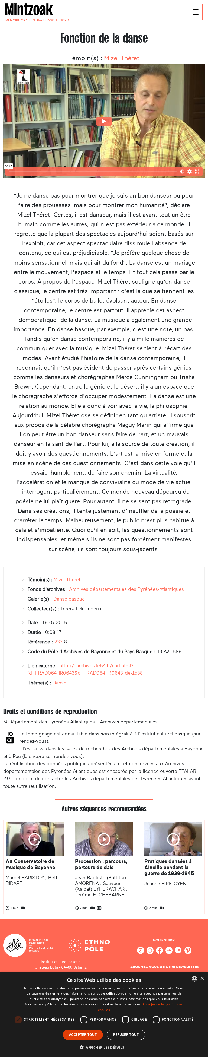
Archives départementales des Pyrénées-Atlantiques (126, 589)
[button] (104, 1047)
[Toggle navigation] (195, 12)
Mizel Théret (121, 58)
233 (58, 642)
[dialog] (104, 1014)
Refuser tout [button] (126, 1034)
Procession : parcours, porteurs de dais (101, 864)
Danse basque (69, 599)
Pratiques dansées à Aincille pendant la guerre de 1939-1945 (169, 867)
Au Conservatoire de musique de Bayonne (30, 864)
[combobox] (194, 979)
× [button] (202, 979)
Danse (59, 682)
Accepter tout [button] (83, 1034)
